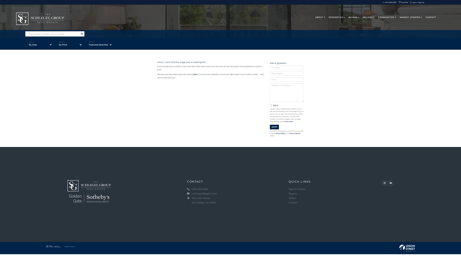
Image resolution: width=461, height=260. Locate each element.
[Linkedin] (390, 183)
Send (274, 127)
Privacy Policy (288, 122)
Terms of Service (294, 133)
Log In (414, 2)
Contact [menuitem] (431, 17)
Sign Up (421, 2)
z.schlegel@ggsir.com (204, 193)
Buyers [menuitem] (353, 17)
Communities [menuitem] (386, 17)
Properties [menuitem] (336, 17)
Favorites (404, 2)
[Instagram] (384, 183)
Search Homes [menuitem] (297, 189)
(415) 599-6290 (390, 2)
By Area (33, 45)
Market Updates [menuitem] (410, 17)
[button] (81, 33)
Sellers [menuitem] (368, 17)
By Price (63, 45)
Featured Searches (98, 45)
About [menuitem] (319, 17)
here (195, 74)
